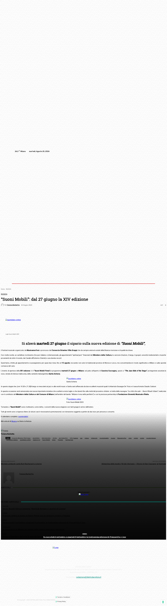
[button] (149, 262)
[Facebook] (136, 151)
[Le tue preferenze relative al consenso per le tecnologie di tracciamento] (163, 602)
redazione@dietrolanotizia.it (88, 577)
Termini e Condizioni (63, 597)
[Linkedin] (145, 151)
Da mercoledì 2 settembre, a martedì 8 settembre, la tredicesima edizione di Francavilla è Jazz (84, 537)
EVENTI (85, 534)
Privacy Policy (61, 601)
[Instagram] (141, 151)
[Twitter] (150, 151)
